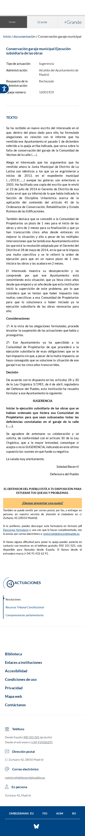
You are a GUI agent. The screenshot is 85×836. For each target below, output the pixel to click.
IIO (74, 813)
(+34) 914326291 (42, 742)
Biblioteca (13, 654)
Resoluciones (13, 599)
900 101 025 (31, 737)
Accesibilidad (16, 671)
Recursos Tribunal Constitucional (25, 607)
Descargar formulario (15, 530)
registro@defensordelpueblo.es (61, 533)
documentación (24, 36)
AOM (59, 813)
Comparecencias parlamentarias (25, 615)
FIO (44, 813)
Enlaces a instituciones (23, 662)
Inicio (7, 36)
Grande (42, 22)
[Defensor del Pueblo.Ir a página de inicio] (42, 637)
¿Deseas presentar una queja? (42, 503)
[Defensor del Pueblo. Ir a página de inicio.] (42, 8)
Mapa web (13, 696)
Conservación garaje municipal (59, 36)
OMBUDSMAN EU (21, 813)
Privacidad (13, 688)
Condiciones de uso (21, 679)
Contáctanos (15, 704)
